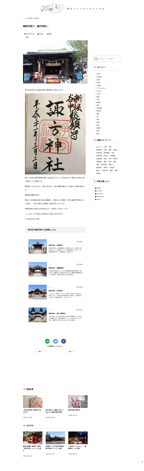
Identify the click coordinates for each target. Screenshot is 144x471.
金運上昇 (105, 170)
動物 (110, 150)
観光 (98, 133)
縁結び (106, 167)
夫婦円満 (99, 155)
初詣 (98, 96)
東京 (27, 37)
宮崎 (105, 158)
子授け (106, 155)
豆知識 (112, 167)
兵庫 (105, 150)
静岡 (116, 170)
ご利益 (99, 85)
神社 (98, 125)
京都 (110, 147)
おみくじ (99, 147)
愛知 (105, 161)
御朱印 (49, 34)
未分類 (99, 111)
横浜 (114, 161)
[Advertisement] (53, 368)
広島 (110, 158)
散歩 (98, 105)
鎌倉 (111, 170)
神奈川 (111, 164)
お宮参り (99, 77)
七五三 (99, 94)
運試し (98, 170)
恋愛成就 (99, 161)
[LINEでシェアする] (47, 341)
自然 (98, 131)
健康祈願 (99, 150)
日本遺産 (99, 108)
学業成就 (112, 155)
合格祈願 (99, 153)
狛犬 (98, 119)
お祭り (99, 82)
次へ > (71, 351)
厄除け (115, 150)
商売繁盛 (106, 153)
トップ (24, 18)
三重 (105, 147)
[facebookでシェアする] (63, 341)
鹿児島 (98, 173)
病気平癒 (104, 164)
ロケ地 (99, 91)
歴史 (98, 114)
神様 (98, 122)
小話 (98, 99)
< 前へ (39, 351)
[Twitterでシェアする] (55, 341)
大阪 (112, 153)
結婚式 (99, 128)
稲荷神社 (99, 167)
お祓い (99, 79)
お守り (99, 74)
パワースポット (101, 88)
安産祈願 (99, 158)
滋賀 (97, 164)
